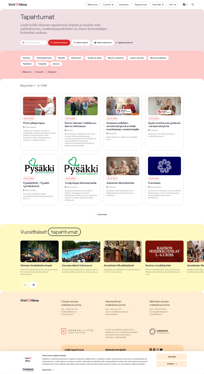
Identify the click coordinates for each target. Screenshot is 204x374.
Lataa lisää (102, 214)
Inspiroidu (124, 4)
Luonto (107, 4)
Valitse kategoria (60, 42)
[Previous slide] (25, 285)
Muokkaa (170, 364)
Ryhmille (156, 4)
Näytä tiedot (46, 370)
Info (171, 4)
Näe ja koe (93, 4)
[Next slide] (33, 285)
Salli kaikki (172, 357)
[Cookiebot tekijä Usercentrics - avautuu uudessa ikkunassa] (28, 369)
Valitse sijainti (82, 42)
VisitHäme (17, 4)
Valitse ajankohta (104, 42)
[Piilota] (112, 4)
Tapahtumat (140, 4)
